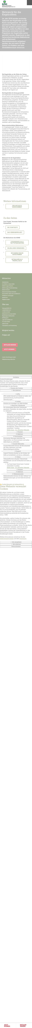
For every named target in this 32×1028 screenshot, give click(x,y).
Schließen (16, 377)
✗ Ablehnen (19, 434)
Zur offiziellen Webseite (22, 430)
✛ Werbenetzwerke (17, 474)
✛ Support (18, 451)
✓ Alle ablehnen (16, 390)
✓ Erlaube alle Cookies (16, 388)
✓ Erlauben (19, 432)
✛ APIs (18, 394)
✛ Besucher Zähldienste (17, 405)
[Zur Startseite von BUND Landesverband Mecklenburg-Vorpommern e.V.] (4, 2)
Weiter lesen (10, 430)
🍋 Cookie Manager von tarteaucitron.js (12, 484)
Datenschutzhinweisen (7, 539)
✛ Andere (18, 401)
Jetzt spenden (7, 1025)
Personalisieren (16, 546)
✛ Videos (17, 457)
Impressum (23, 539)
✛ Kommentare (17, 436)
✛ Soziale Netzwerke (18, 444)
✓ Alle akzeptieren (16, 542)
